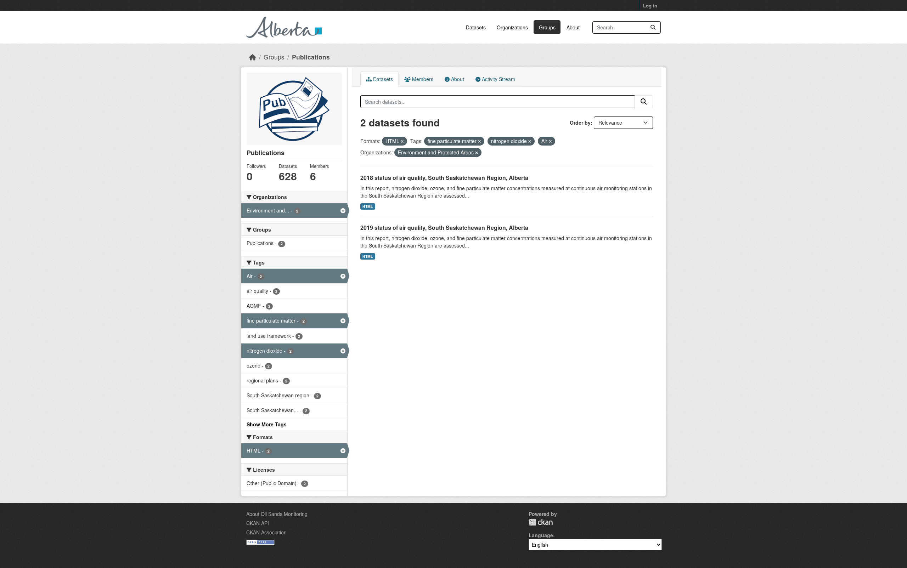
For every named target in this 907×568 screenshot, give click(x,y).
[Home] (252, 56)
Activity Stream (497, 79)
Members (422, 79)
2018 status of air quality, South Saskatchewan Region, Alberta (444, 178)
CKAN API (257, 523)
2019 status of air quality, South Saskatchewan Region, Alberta (444, 227)
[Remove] (402, 141)
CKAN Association (266, 532)
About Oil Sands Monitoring (277, 513)
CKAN (541, 522)
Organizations (512, 27)
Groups (547, 27)
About (573, 27)
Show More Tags (267, 424)
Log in (650, 5)
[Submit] (653, 27)
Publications (311, 56)
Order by (580, 122)
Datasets (476, 27)
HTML (367, 206)
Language (541, 535)
